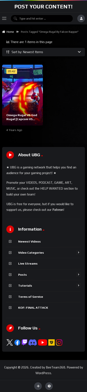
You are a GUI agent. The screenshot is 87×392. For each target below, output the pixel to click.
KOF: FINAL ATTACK (33, 307)
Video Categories (31, 252)
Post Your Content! (43, 6)
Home (9, 31)
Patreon (57, 209)
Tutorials (25, 285)
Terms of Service (30, 296)
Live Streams (28, 263)
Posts (22, 274)
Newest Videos (29, 241)
